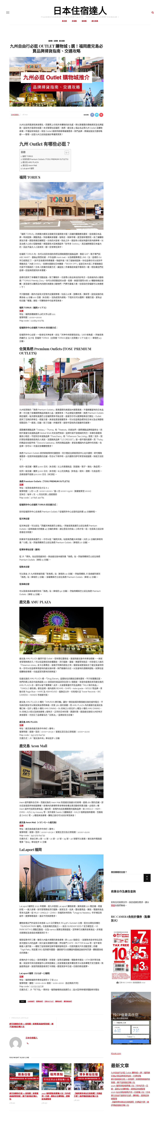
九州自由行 (31, 1001)
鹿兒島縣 (95, 21)
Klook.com (116, 1053)
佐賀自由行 (39, 1001)
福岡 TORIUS (27, 156)
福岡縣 (84, 21)
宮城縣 (74, 21)
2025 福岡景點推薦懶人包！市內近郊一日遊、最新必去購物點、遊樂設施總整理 (56, 1096)
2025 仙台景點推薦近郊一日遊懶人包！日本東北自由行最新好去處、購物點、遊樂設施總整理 (130, 1095)
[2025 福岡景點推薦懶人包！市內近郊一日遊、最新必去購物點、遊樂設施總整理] (56, 1076)
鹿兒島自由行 (68, 1001)
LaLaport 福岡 (28, 168)
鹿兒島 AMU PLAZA (30, 162)
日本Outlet (49, 1001)
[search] (152, 12)
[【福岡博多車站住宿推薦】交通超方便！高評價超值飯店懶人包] (89, 1076)
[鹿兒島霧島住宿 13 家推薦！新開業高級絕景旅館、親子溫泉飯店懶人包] (24, 1076)
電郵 (113, 905)
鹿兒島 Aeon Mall (30, 165)
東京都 (64, 21)
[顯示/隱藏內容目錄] (65, 153)
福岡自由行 (58, 1001)
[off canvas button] (7, 12)
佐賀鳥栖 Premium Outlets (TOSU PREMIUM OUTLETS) (45, 159)
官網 (21, 311)
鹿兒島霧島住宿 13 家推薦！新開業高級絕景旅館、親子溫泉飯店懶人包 (23, 1096)
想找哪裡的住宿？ (119, 872)
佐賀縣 (56, 41)
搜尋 (147, 878)
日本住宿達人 (80, 10)
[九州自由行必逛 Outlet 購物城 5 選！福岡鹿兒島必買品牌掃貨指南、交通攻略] (56, 81)
